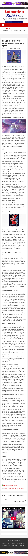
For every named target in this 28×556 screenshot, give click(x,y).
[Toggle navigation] (3, 25)
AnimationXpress (21, 543)
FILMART (22, 488)
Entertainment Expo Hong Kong (12, 488)
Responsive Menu (25, 8)
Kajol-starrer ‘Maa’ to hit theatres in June (14, 495)
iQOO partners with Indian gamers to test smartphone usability (14, 500)
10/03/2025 (5, 48)
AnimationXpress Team (14, 48)
